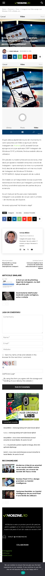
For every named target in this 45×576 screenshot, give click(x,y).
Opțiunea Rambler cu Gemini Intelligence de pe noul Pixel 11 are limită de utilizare (28, 493)
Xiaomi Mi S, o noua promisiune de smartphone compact (10, 264)
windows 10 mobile (29, 213)
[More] (40, 57)
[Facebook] (5, 57)
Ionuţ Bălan (13, 51)
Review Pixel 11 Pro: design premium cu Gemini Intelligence (27, 481)
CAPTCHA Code (8, 374)
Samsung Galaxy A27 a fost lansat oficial (26, 428)
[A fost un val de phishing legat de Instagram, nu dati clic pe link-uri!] (8, 283)
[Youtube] (32, 249)
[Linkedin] (15, 57)
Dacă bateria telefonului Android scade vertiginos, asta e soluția (27, 295)
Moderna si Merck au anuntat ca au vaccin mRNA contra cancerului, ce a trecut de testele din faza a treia (29, 468)
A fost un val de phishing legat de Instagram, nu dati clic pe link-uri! (28, 282)
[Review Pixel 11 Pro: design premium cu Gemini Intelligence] (8, 482)
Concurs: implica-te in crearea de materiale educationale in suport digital (34, 265)
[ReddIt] (30, 57)
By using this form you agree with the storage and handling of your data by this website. (23, 380)
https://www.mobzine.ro (27, 236)
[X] (10, 57)
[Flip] (25, 57)
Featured (11, 9)
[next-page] (7, 303)
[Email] (35, 57)
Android (17, 146)
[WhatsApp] (20, 57)
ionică (5, 452)
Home (4, 9)
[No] (42, 569)
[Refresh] (3, 368)
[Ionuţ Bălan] (4, 51)
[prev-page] (3, 303)
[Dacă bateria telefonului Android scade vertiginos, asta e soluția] (8, 296)
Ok (23, 573)
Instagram (11, 213)
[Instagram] (20, 249)
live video (19, 213)
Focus (17, 9)
